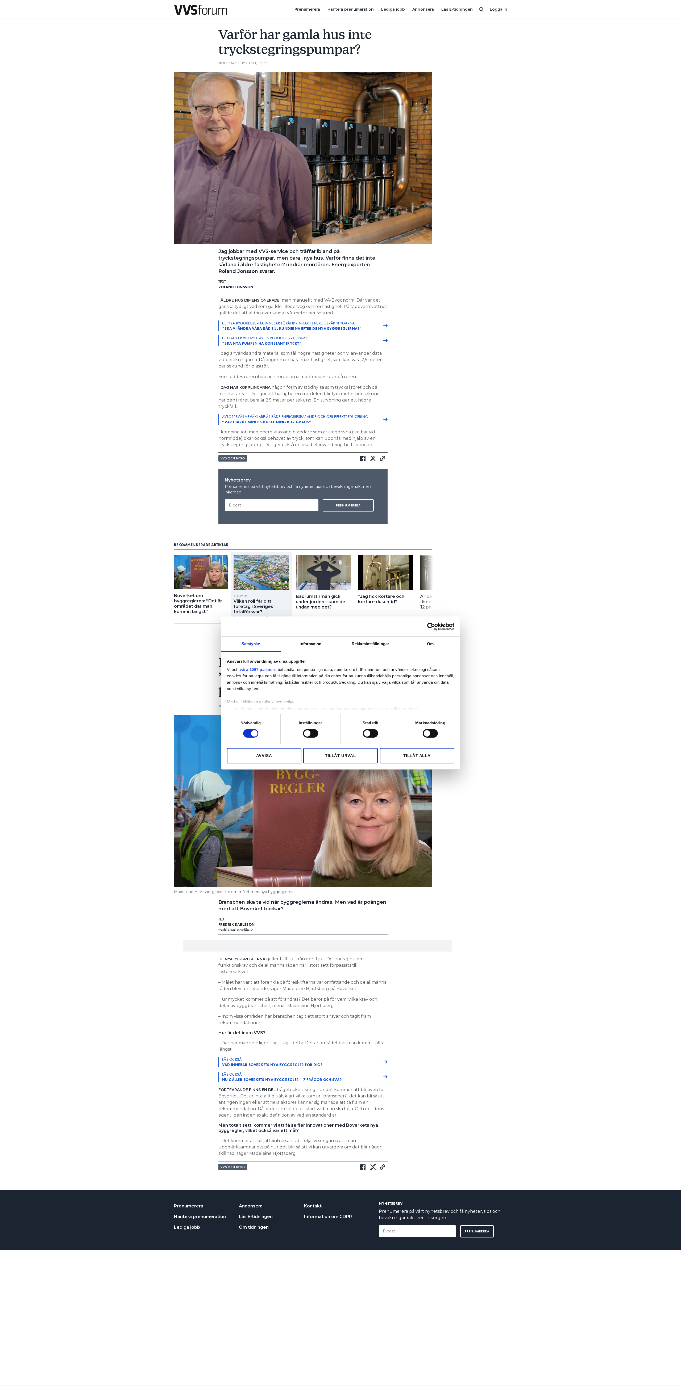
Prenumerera (307, 9)
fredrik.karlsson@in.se (236, 929)
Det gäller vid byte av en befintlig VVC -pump (265, 341)
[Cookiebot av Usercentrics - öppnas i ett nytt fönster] (431, 626)
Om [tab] (430, 643)
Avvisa (264, 755)
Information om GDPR (328, 1216)
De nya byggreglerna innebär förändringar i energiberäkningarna (292, 326)
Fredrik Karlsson (236, 924)
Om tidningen (254, 1227)
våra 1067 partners (258, 669)
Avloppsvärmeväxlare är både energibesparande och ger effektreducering (295, 419)
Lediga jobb (393, 9)
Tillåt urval (340, 755)
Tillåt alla (417, 755)
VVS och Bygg (233, 458)
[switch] (310, 733)
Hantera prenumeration (350, 9)
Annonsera (423, 9)
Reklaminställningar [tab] (370, 643)
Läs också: (272, 1062)
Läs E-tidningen (457, 9)
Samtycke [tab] (251, 643)
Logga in (498, 9)
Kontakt (313, 1205)
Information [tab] (310, 643)
